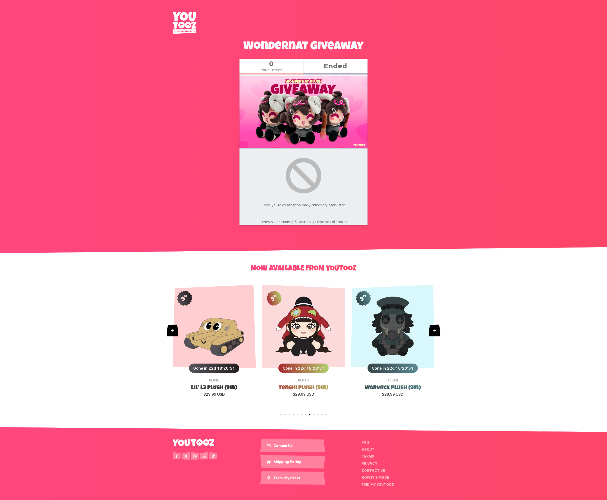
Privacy (369, 463)
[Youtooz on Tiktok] (213, 456)
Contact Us (373, 470)
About (368, 449)
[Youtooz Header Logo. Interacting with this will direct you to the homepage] (184, 23)
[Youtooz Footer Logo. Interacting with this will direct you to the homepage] (193, 442)
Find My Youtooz (378, 484)
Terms (368, 456)
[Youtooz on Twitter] (186, 456)
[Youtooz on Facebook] (177, 456)
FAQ (365, 442)
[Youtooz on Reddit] (204, 456)
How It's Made (375, 477)
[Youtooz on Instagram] (195, 456)
